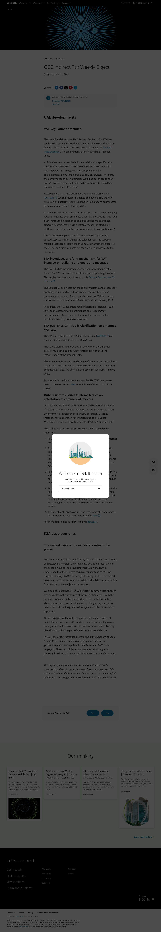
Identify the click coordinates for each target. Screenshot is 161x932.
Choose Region (67, 488)
